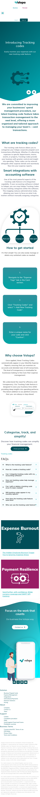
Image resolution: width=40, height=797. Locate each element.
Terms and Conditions (10, 735)
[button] (2, 13)
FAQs (5, 720)
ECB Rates (7, 731)
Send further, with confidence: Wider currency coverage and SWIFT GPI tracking (18, 594)
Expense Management (10, 695)
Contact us (7, 709)
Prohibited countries (10, 724)
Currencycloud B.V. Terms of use (13, 729)
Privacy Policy (8, 733)
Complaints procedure (10, 718)
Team (5, 711)
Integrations (7, 697)
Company (7, 708)
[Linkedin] (22, 682)
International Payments (11, 699)
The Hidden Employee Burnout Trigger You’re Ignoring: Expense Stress (18, 553)
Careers (6, 717)
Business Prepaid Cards (11, 693)
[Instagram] (18, 682)
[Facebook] (14, 682)
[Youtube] (25, 682)
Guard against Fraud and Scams (13, 722)
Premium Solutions (9, 700)
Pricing (6, 702)
